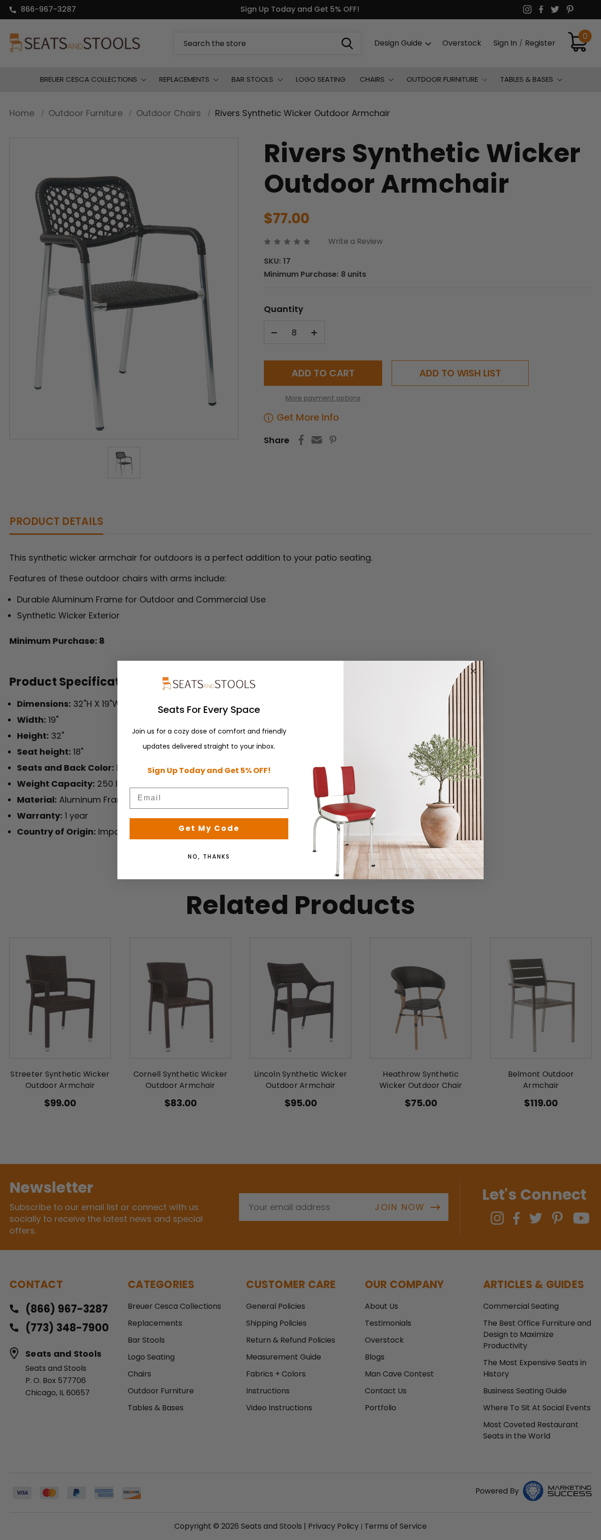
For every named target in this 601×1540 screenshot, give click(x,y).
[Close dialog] (473, 671)
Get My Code (208, 828)
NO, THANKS (209, 856)
